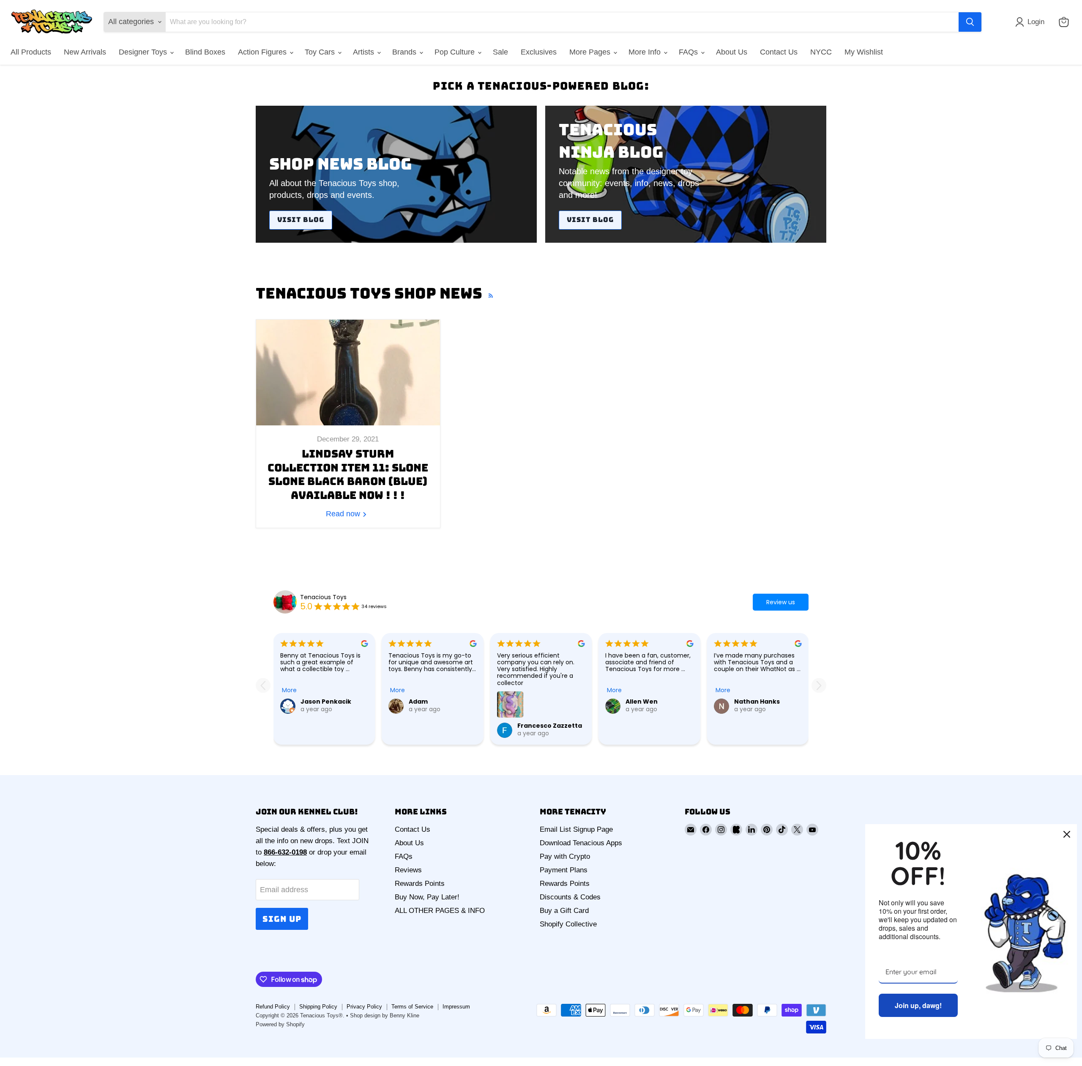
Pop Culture (455, 52)
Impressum (456, 1006)
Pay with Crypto (565, 856)
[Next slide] (819, 685)
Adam (418, 701)
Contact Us (779, 52)
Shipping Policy (318, 1006)
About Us (731, 52)
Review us (780, 602)
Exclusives (539, 52)
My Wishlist (863, 52)
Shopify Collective (568, 924)
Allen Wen (642, 701)
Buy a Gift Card (564, 911)
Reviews (408, 870)
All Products (31, 52)
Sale (500, 52)
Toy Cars (321, 52)
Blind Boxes (205, 52)
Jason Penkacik (326, 701)
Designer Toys (144, 52)
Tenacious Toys (323, 597)
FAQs (689, 52)
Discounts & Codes (570, 897)
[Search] (970, 22)
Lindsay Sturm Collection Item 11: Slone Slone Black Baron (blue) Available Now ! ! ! (348, 474)
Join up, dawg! (918, 1005)
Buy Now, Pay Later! (427, 897)
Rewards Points (420, 884)
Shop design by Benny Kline (384, 1015)
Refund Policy (273, 1006)
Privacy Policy (364, 1006)
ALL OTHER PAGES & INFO (440, 911)
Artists (364, 52)
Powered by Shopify (280, 1024)
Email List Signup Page (576, 829)
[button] (1031, 22)
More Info (645, 52)
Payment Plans (563, 870)
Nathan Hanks (757, 701)
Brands (405, 52)
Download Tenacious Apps (581, 843)
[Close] (1067, 834)
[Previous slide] (263, 685)
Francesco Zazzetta (549, 726)
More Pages (590, 52)
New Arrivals (85, 52)
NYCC (821, 52)
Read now (344, 514)
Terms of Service (412, 1006)
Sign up (281, 918)
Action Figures (263, 52)
